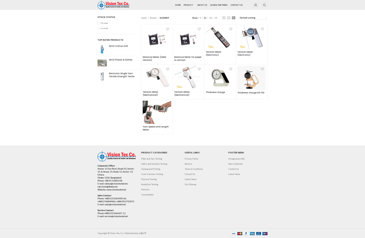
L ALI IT (142, 233)
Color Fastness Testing (152, 174)
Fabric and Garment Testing (154, 164)
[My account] (255, 5)
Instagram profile (236, 158)
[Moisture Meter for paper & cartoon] (188, 40)
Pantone (145, 189)
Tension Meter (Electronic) (213, 53)
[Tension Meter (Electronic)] (220, 37)
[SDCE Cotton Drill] (102, 49)
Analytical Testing (149, 184)
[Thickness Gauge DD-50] (251, 78)
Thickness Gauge (215, 92)
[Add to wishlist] (167, 29)
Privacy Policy (191, 158)
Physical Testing (149, 179)
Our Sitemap (190, 184)
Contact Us (190, 174)
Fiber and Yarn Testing (151, 158)
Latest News (190, 179)
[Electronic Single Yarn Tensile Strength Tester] (102, 76)
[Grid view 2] (223, 18)
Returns (188, 164)
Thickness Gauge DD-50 (250, 92)
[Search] (264, 5)
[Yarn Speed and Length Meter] (157, 112)
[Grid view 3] (228, 18)
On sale (104, 23)
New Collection (235, 164)
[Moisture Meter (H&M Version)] (157, 40)
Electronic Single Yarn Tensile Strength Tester (122, 75)
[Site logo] (113, 4)
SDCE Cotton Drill (118, 46)
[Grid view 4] (233, 18)
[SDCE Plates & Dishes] (102, 63)
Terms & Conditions (194, 169)
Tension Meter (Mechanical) (150, 93)
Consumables (147, 194)
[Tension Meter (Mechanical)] (157, 77)
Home (144, 18)
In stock (104, 28)
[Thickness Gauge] (220, 77)
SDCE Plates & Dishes (120, 59)
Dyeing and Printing (150, 169)
